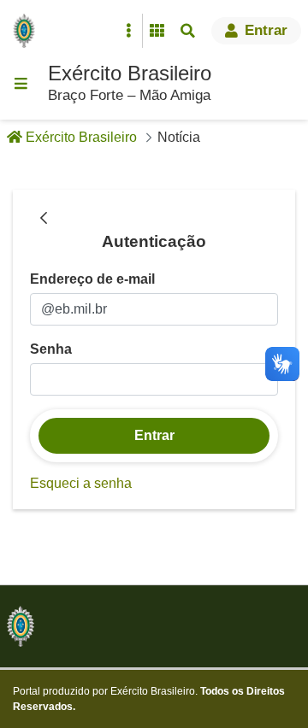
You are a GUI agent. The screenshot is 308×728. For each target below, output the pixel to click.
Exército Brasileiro (129, 73)
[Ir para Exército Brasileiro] (27, 31)
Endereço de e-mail (92, 279)
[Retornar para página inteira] (43, 218)
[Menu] (20, 83)
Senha (51, 349)
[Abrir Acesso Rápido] (128, 30)
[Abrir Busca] (187, 31)
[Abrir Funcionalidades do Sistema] (156, 30)
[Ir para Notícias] (20, 626)
